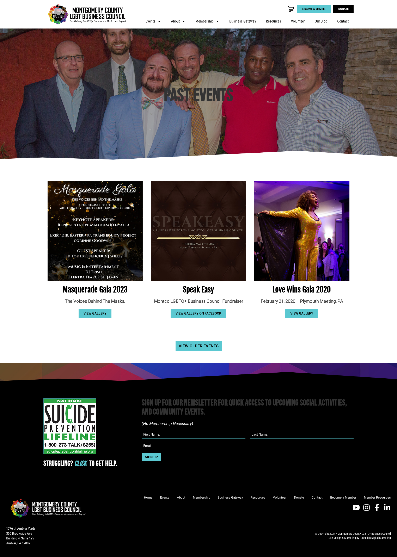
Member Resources (377, 497)
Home (148, 497)
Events (150, 21)
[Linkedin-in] (387, 507)
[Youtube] (356, 507)
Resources (273, 21)
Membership (204, 21)
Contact (343, 21)
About (175, 21)
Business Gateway (242, 21)
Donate (299, 497)
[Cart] (291, 9)
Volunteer (298, 21)
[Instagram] (366, 507)
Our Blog (321, 21)
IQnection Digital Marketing (375, 537)
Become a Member (343, 497)
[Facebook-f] (376, 507)
